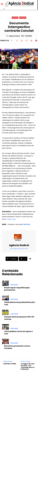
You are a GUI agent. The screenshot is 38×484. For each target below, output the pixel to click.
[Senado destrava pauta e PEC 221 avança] (5, 312)
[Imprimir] (31, 40)
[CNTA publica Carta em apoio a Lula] (5, 327)
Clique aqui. (11, 219)
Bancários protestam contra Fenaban (17, 347)
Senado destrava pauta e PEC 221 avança (19, 318)
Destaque (23, 17)
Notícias (15, 17)
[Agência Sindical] (19, 237)
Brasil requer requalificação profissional (17, 288)
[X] (17, 40)
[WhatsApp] (22, 40)
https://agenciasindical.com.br (19, 248)
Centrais (26, 224)
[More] (30, 259)
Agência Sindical (14, 36)
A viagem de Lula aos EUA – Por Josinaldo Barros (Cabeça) (27, 366)
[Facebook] (12, 40)
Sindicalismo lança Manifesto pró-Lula (20, 303)
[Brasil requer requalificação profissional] (5, 283)
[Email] (26, 40)
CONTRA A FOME (9, 364)
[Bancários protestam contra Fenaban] (5, 341)
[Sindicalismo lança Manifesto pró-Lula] (5, 297)
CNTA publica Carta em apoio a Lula (18, 332)
